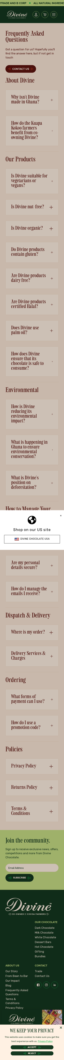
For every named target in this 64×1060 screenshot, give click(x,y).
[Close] (61, 1027)
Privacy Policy (45, 1041)
